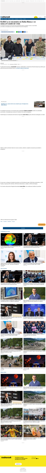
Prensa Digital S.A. (23, 468)
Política (1, 221)
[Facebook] (19, 32)
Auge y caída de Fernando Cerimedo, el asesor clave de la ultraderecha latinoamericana (11, 318)
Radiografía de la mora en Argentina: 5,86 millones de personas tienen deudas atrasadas (33, 438)
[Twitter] (23, 32)
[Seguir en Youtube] (36, 458)
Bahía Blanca (9, 221)
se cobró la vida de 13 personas (22, 68)
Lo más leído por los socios (5, 231)
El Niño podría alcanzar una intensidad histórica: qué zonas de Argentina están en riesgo (10, 247)
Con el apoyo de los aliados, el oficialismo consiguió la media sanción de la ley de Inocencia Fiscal (33, 247)
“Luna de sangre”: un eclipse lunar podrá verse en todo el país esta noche (34, 368)
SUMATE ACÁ (18, 464)
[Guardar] (27, 32)
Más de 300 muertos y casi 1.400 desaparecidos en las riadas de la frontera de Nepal (11, 352)
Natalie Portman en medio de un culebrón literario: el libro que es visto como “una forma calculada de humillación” (11, 264)
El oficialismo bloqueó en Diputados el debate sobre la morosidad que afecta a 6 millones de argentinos (11, 301)
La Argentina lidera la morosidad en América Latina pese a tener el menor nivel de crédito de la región (34, 421)
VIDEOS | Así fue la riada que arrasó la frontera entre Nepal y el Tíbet (12, 368)
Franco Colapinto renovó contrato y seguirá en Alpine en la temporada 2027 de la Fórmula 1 (33, 335)
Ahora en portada (4, 268)
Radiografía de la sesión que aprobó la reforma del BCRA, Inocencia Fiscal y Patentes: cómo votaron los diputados (34, 284)
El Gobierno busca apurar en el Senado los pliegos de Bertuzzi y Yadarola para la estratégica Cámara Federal (33, 318)
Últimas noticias (3, 372)
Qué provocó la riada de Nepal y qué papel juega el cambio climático (34, 352)
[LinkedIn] (25, 32)
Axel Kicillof (5, 221)
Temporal (13, 221)
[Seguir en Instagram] (35, 458)
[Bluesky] (21, 32)
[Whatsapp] (17, 32)
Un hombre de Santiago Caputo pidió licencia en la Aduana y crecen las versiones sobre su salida (33, 264)
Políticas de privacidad (23, 469)
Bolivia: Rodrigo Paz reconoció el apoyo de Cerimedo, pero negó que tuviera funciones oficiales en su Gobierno (34, 301)
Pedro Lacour (25, 265)
